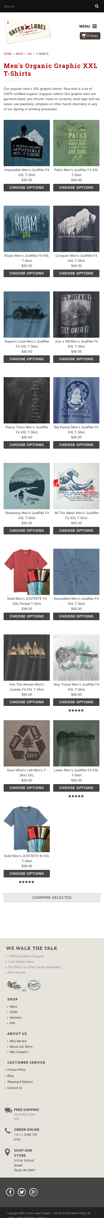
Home (8, 53)
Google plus (33, 1192)
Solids (13, 1012)
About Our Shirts (21, 1046)
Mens (19, 53)
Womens (16, 1017)
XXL (29, 53)
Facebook (10, 1192)
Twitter (22, 1192)
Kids (12, 1022)
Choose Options (27, 187)
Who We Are (18, 1041)
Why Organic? (19, 1052)
